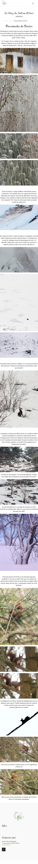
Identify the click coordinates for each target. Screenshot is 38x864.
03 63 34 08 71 (6, 845)
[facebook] (3, 849)
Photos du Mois (7, 21)
